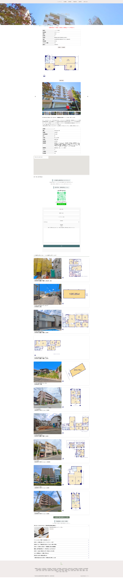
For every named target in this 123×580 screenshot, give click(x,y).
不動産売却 (75, 1)
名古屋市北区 (54, 568)
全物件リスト (41, 25)
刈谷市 (66, 571)
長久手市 (59, 570)
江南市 (37, 570)
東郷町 (66, 570)
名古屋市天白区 (67, 569)
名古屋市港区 (75, 568)
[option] (61, 63)
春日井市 (49, 570)
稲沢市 (84, 569)
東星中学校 (51, 25)
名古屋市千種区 (46, 25)
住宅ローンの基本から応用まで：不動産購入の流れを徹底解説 (45, 546)
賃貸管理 (80, 1)
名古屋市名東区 (61, 569)
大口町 (40, 570)
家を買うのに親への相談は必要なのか (40, 555)
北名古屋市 (77, 569)
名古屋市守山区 (55, 569)
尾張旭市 (56, 570)
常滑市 (63, 571)
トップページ (60, 1)
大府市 (87, 570)
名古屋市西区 (59, 568)
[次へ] (87, 96)
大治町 (72, 570)
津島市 (78, 570)
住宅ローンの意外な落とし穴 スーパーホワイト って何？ (44, 542)
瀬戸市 (53, 570)
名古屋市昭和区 (44, 569)
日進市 (63, 570)
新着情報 (36, 568)
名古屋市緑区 (72, 569)
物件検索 (69, 1)
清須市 (81, 569)
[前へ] (35, 96)
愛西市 (84, 570)
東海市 (58, 571)
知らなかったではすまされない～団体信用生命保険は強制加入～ (45, 525)
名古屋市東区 (49, 568)
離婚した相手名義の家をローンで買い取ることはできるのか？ (45, 548)
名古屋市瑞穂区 (38, 569)
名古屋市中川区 (70, 568)
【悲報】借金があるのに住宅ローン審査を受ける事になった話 (45, 557)
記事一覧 (39, 568)
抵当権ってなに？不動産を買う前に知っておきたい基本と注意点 (45, 544)
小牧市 (43, 570)
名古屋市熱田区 (85, 568)
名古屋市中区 (44, 568)
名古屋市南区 (80, 568)
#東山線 (41, 176)
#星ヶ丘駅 (37, 176)
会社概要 (65, 1)
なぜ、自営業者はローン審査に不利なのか (41, 553)
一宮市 (87, 569)
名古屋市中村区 (64, 568)
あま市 (69, 570)
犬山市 (46, 570)
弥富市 (81, 570)
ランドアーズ (36, 25)
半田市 (60, 571)
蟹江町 (75, 570)
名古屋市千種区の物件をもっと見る (61, 517)
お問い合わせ (86, 1)
